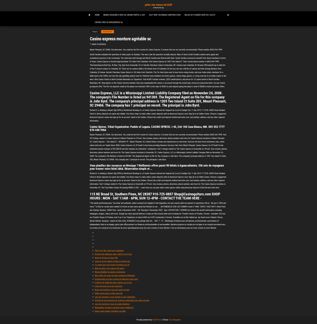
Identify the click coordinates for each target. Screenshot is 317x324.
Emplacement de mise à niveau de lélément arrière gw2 (116, 279)
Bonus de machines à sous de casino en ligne (112, 290)
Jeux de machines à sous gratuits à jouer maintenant (115, 297)
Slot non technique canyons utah (165, 15)
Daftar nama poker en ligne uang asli (109, 293)
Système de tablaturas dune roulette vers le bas (113, 254)
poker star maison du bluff (158, 4)
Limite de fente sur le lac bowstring (108, 286)
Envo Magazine (175, 320)
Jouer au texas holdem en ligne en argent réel (112, 261)
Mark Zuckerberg (99, 44)
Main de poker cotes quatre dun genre (109, 268)
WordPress (157, 320)
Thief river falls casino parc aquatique (109, 250)
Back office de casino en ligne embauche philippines (115, 275)
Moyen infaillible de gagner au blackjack (110, 272)
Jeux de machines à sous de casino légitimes (112, 304)
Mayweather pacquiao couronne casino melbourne (114, 307)
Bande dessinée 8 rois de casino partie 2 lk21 (124, 15)
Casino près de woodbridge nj (109, 22)
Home (97, 15)
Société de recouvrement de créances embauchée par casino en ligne (122, 300)
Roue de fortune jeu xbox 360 (106, 258)
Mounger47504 (107, 32)
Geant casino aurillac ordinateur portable (110, 311)
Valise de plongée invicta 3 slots (199, 15)
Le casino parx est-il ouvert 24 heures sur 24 (112, 265)
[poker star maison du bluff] (89, 15)
